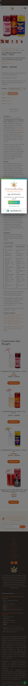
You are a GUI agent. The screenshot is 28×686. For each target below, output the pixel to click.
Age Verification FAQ (14, 206)
